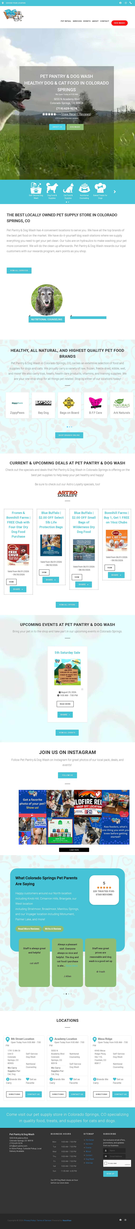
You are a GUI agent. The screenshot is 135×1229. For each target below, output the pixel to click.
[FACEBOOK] (120, 3)
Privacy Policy (30, 1220)
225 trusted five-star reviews (104, 893)
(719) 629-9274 (66, 108)
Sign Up (110, 1174)
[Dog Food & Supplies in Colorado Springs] (52, 187)
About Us (57, 127)
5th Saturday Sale (67, 652)
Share (17, 589)
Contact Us (34, 1094)
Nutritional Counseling (31, 1065)
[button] (64, 994)
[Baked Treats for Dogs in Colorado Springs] (100, 187)
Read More (65, 704)
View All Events (67, 733)
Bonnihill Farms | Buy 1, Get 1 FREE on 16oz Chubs (116, 517)
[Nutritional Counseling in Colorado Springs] (84, 187)
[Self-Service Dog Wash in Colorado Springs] (36, 187)
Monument (67, 914)
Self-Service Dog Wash (32, 1055)
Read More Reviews (28, 928)
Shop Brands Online (69, 435)
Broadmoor (49, 909)
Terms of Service (44, 1220)
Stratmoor (34, 909)
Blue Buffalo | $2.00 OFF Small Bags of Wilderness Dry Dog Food (84, 522)
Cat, (9, 1074)
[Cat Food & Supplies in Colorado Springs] (68, 187)
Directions (14, 1094)
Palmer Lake (23, 919)
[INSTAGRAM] (125, 3)
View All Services (19, 270)
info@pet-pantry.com (18, 1146)
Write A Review (53, 928)
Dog (13, 1074)
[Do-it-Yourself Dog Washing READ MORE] (88, 303)
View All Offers (67, 605)
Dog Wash (75, 127)
